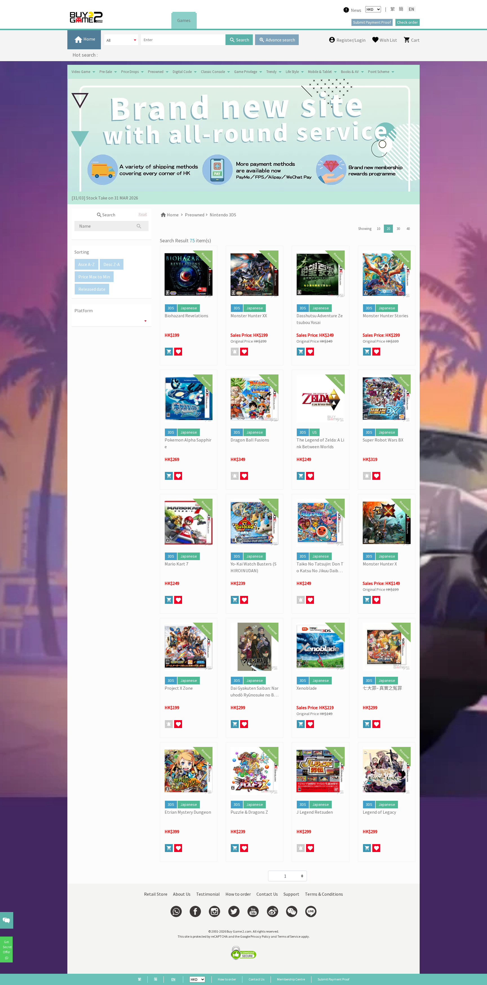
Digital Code (182, 71)
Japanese (188, 307)
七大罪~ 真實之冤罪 (382, 688)
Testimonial (208, 894)
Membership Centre (291, 979)
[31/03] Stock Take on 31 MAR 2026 (105, 198)
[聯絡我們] (176, 911)
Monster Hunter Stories (385, 315)
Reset (143, 214)
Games (184, 20)
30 (398, 228)
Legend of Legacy (379, 812)
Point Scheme (378, 71)
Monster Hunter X (380, 564)
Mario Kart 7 (176, 564)
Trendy (271, 71)
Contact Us (267, 894)
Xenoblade (306, 688)
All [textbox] (108, 40)
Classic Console (213, 71)
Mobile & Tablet (320, 71)
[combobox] (121, 39)
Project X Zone (179, 688)
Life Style (292, 71)
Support (291, 894)
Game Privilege (245, 71)
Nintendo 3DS (223, 215)
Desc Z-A (111, 264)
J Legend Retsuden (314, 812)
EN (411, 9)
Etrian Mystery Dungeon (188, 812)
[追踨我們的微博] (272, 911)
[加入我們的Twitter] (234, 911)
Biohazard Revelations (186, 315)
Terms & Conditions (324, 894)
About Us (182, 894)
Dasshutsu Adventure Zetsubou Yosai (319, 319)
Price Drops (130, 71)
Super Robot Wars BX (383, 440)
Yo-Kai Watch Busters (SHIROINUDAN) (253, 567)
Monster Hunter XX (249, 315)
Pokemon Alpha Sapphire (188, 443)
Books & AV (350, 71)
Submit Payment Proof (333, 979)
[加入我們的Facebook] (195, 911)
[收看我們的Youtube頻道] (253, 911)
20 (388, 228)
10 (378, 228)
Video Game (81, 71)
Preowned (155, 71)
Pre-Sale (105, 71)
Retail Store (155, 894)
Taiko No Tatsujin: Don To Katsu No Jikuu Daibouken (320, 567)
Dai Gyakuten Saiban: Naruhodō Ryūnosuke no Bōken (254, 691)
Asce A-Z (86, 264)
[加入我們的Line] (311, 911)
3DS (171, 307)
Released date (91, 289)
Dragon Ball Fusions (250, 440)
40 (408, 228)
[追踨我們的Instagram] (214, 911)
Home (172, 215)
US (314, 432)
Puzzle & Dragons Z (249, 812)
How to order (238, 894)
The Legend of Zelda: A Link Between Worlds (320, 443)
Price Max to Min (94, 276)
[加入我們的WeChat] (292, 911)
